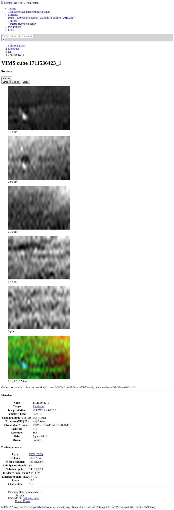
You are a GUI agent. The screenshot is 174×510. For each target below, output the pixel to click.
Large (25, 82)
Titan (11, 11)
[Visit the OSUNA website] (10, 507)
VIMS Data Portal (28, 2)
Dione (29, 11)
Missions (13, 14)
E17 (10, 51)
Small (5, 82)
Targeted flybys (16, 23)
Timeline (13, 20)
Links (11, 30)
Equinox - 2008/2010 (40, 17)
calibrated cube (31, 498)
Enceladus (19, 11)
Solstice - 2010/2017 (64, 17)
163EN (39, 454)
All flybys (30, 23)
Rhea (36, 11)
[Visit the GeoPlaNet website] (146, 507)
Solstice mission (16, 45)
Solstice (37, 440)
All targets (44, 11)
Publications (14, 26)
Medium (7, 78)
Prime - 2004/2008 (18, 17)
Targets (12, 8)
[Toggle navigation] (39, 3)
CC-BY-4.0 (60, 387)
